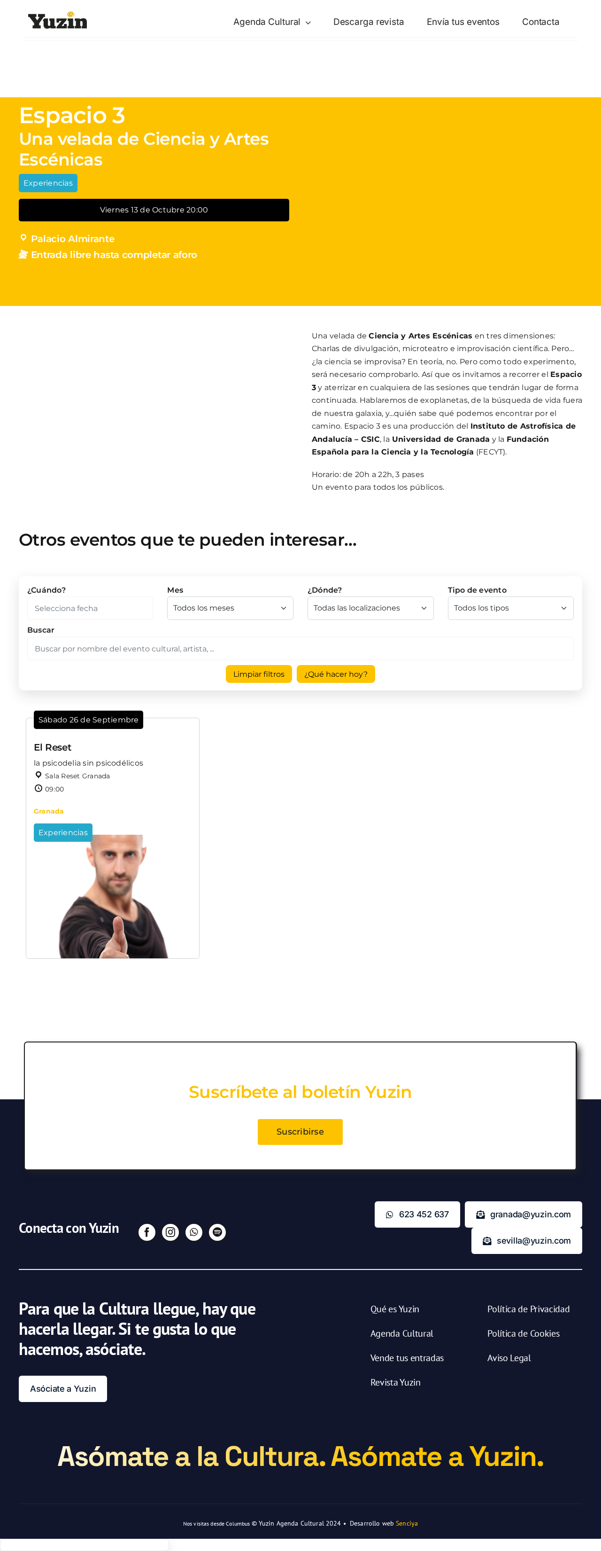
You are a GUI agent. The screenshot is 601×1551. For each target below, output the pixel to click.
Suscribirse (300, 1132)
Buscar (40, 630)
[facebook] (147, 1232)
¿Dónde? (325, 590)
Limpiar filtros (259, 674)
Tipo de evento (477, 590)
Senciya (407, 1523)
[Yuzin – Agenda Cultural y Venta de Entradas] (57, 14)
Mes (175, 590)
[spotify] (217, 1232)
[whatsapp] (194, 1232)
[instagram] (170, 1232)
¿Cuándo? (46, 590)
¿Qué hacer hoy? (336, 674)
